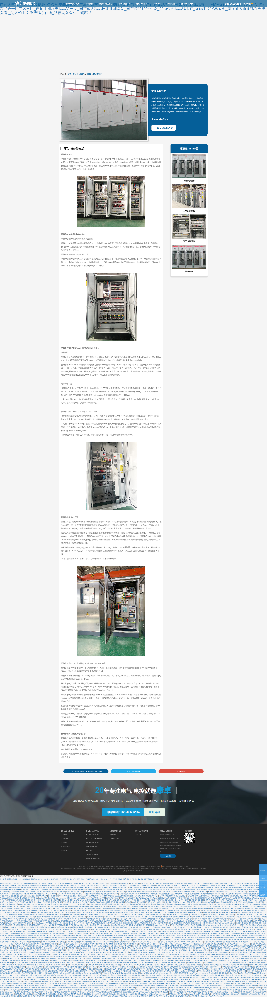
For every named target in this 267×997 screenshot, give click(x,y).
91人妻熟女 (226, 967)
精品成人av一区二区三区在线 (134, 958)
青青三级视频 (86, 994)
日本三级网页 (55, 900)
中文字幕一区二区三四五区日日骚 (50, 979)
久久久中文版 (11, 971)
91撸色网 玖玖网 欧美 (191, 931)
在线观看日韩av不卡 (202, 990)
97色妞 (214, 960)
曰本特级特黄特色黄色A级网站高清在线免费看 (72, 988)
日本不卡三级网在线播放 (152, 917)
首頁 (69, 74)
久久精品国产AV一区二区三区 (139, 921)
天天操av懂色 (121, 917)
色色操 (34, 956)
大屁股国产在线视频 (229, 965)
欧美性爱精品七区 (185, 956)
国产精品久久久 (13, 900)
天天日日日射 (223, 973)
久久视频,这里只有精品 (26, 963)
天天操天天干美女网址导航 (161, 979)
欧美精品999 (260, 948)
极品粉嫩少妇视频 (34, 988)
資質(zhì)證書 (141, 3)
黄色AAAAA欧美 (30, 952)
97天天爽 (35, 929)
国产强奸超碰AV (30, 931)
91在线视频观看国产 (217, 950)
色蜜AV (49, 956)
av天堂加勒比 (188, 917)
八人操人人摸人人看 (89, 975)
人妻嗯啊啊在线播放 (196, 914)
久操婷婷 (74, 956)
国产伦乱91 (108, 971)
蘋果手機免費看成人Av (40, 912)
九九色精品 (70, 944)
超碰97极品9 (72, 981)
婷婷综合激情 (239, 990)
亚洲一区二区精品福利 (189, 908)
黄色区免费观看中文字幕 (242, 940)
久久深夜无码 (103, 912)
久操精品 (57, 921)
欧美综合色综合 (260, 963)
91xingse (155, 896)
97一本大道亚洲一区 (180, 921)
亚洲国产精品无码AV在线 (221, 952)
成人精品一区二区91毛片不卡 (109, 885)
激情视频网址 (248, 912)
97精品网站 (145, 973)
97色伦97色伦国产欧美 (247, 948)
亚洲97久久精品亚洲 (94, 988)
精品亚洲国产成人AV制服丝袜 (43, 908)
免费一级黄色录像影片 (157, 921)
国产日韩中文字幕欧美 (133, 935)
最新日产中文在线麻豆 (232, 942)
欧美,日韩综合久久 (116, 948)
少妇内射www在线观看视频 (203, 952)
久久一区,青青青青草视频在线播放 (239, 898)
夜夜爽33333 (149, 958)
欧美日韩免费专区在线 (35, 983)
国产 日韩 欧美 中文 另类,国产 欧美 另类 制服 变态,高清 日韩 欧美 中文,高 (160, 889)
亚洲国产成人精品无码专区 (153, 975)
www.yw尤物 (4, 996)
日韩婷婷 (226, 944)
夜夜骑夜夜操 (94, 900)
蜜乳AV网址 (84, 937)
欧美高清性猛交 (135, 883)
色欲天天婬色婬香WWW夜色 (179, 894)
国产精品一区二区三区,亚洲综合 (84, 960)
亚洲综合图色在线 (254, 950)
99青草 (49, 904)
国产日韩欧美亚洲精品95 (72, 990)
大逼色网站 (205, 979)
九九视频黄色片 (128, 937)
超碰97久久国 (120, 892)
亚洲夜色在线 (4, 994)
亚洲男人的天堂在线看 (17, 952)
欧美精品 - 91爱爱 (27, 935)
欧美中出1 (92, 977)
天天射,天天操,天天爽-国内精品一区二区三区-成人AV (221, 900)
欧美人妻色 (82, 948)
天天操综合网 (42, 963)
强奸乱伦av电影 (20, 994)
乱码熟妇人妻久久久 (194, 883)
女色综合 (154, 923)
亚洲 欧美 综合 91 (154, 940)
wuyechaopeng (5, 944)
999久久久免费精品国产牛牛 (231, 925)
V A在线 (104, 896)
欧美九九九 (230, 969)
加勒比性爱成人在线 (145, 983)
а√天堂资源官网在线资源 (137, 887)
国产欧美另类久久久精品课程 (197, 969)
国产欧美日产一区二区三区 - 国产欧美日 (248, 917)
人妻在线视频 (123, 894)
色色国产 (197, 994)
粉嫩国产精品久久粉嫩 (258, 944)
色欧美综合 (6, 885)
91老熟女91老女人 (134, 996)
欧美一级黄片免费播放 (59, 952)
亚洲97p (252, 954)
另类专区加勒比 (199, 967)
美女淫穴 (12, 960)
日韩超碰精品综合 (185, 906)
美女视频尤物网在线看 (168, 935)
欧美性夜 (115, 979)
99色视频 (162, 919)
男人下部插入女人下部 (98, 898)
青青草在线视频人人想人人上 (43, 935)
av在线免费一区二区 (246, 900)
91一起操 (80, 892)
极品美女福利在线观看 (256, 927)
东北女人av (115, 967)
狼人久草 (3, 912)
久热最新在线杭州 (159, 965)
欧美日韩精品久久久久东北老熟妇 (254, 933)
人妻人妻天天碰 (30, 948)
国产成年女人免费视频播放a (139, 952)
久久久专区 (90, 965)
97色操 (89, 889)
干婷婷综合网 (205, 944)
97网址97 (119, 889)
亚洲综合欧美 (106, 973)
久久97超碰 (75, 950)
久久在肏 (199, 902)
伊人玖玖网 (138, 933)
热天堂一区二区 (233, 973)
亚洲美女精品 (150, 902)
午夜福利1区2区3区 (8, 919)
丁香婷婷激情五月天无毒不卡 (44, 977)
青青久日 (29, 912)
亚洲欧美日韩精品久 (180, 904)
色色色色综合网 (219, 996)
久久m (251, 960)
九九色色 (16, 990)
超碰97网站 (160, 885)
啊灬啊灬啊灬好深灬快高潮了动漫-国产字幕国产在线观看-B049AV (34, 969)
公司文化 (64, 842)
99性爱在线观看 (217, 948)
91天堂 (225, 929)
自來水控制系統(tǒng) (93, 842)
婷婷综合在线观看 (64, 906)
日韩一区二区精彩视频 (81, 944)
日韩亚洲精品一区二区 (172, 914)
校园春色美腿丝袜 (151, 977)
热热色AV (128, 902)
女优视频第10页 (14, 996)
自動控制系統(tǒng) (92, 846)
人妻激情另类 (243, 935)
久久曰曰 (232, 906)
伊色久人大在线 (216, 925)
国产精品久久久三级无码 (128, 885)
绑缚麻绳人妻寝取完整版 (232, 950)
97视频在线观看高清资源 (92, 894)
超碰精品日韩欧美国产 (39, 883)
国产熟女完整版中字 (38, 992)
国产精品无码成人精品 (192, 889)
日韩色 (114, 887)
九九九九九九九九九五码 (85, 983)
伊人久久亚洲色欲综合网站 (177, 950)
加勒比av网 (219, 902)
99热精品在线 (181, 994)
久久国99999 (114, 996)
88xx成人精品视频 (177, 960)
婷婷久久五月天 (53, 898)
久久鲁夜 (261, 971)
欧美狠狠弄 (230, 990)
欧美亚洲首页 (127, 992)
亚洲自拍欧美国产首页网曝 (136, 969)
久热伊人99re (187, 944)
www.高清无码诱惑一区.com (224, 883)
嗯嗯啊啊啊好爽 (208, 912)
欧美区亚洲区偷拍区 (212, 887)
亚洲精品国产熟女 (237, 896)
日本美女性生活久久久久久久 (82, 883)
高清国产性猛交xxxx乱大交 (45, 948)
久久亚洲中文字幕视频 (161, 937)
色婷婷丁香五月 (92, 967)
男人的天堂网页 (205, 933)
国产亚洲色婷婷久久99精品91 (173, 981)
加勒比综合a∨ (99, 969)
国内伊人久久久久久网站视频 (127, 950)
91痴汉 (88, 948)
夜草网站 (170, 904)
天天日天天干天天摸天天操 (18, 937)
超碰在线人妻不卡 (236, 967)
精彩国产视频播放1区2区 (66, 919)
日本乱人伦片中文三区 (182, 900)
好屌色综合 (135, 971)
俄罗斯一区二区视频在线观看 (114, 902)
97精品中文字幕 (227, 940)
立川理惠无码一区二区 (231, 885)
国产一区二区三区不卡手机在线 (34, 954)
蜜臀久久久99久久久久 (257, 983)
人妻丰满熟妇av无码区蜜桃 (62, 910)
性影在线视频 (233, 935)
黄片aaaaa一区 (247, 883)
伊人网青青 (236, 958)
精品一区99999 (142, 981)
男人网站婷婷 (234, 944)
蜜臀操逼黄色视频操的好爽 (173, 902)
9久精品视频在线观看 (46, 885)
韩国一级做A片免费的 (206, 931)
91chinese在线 (163, 994)
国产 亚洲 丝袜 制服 (98, 929)
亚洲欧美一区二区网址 (127, 967)
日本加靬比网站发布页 (17, 892)
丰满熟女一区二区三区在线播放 (132, 914)
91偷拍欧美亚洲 (83, 904)
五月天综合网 (31, 950)
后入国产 (76, 914)
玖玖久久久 (156, 969)
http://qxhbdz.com (39, 923)
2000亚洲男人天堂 (105, 937)
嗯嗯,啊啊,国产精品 (6, 977)
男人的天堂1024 (87, 906)
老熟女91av (4, 883)
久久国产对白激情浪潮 (9, 979)
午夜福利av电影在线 (83, 981)
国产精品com (98, 983)
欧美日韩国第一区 (65, 996)
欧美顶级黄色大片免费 (112, 960)
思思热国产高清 (145, 923)
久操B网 (87, 923)
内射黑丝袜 (19, 894)
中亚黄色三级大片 (171, 898)
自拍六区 (10, 954)
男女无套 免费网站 (154, 967)
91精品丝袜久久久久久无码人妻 (191, 885)
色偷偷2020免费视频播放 (213, 954)
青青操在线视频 (132, 963)
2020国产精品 (183, 979)
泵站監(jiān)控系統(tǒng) (94, 838)
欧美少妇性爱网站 (122, 912)
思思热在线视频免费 (114, 883)
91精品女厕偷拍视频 (108, 889)
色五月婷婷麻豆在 (234, 979)
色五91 (15, 963)
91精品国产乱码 (181, 883)
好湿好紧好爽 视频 (145, 954)
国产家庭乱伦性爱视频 (186, 967)
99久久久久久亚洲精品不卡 (89, 914)
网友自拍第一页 (122, 925)
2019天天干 (224, 935)
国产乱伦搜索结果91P (191, 946)
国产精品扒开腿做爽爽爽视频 (121, 973)
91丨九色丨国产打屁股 (65, 912)
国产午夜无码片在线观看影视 (249, 919)
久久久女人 (257, 988)
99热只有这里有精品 (194, 992)
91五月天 (233, 994)
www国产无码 (208, 963)
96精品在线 (159, 902)
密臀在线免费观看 (216, 944)
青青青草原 (93, 944)
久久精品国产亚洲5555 (108, 933)
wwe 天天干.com (244, 944)
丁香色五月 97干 (23, 942)
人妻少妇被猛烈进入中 (20, 910)
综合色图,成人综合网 (141, 994)
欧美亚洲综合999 (132, 954)
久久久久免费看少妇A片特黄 (190, 933)
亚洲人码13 (43, 898)
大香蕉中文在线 (38, 894)
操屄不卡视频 (161, 923)
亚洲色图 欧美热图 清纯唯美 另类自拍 (101, 904)
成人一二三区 (129, 931)
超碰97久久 (159, 906)
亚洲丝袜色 (100, 977)
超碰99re (70, 898)
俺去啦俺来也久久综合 (35, 946)
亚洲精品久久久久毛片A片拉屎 (225, 923)
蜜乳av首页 (214, 889)
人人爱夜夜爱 (220, 914)
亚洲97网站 (222, 990)
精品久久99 (260, 925)
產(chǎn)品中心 (105, 3)
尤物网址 (29, 994)
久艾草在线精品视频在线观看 (151, 946)
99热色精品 (196, 944)
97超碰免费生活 (225, 931)
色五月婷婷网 (84, 902)
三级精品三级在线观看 (114, 992)
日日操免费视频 (53, 896)
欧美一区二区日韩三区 (32, 925)
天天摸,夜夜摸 (181, 992)
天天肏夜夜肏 (76, 910)
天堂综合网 (203, 896)
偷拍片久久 (79, 894)
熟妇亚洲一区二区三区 (187, 990)
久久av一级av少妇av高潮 (138, 908)
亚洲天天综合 (30, 967)
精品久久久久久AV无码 (26, 904)
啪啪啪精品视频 (258, 969)
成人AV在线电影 (109, 942)
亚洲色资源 (25, 885)
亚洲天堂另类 (108, 921)
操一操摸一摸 (136, 946)
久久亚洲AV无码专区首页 (45, 927)
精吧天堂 (242, 992)
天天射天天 (62, 898)
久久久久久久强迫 (87, 910)
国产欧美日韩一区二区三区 (161, 983)
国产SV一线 (69, 931)
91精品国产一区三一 (247, 942)
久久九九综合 (182, 963)
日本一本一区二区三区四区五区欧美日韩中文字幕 (230, 963)
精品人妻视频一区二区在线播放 (98, 946)
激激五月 (167, 977)
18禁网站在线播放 (242, 965)
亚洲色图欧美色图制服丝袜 (169, 967)
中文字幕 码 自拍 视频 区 (137, 906)
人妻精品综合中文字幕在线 (109, 894)
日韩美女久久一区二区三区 (12, 956)
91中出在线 (113, 925)
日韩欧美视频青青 (130, 981)
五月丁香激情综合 (141, 967)
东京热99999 (33, 910)
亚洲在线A (149, 887)
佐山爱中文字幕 (42, 973)
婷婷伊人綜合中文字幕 (127, 898)
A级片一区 (101, 950)
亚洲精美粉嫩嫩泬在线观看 (53, 967)
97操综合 (111, 896)
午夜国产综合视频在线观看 (165, 900)
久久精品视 (69, 960)
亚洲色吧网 (112, 912)
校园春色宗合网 (114, 946)
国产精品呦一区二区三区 (191, 923)
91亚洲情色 (200, 954)
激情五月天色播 (72, 948)
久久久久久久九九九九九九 (100, 948)
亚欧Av (20, 981)
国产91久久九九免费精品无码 (76, 965)
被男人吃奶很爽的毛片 (109, 963)
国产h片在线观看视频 (7, 965)
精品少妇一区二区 (53, 883)
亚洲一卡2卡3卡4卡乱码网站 (177, 912)
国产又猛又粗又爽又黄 (256, 914)
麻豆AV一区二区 (33, 979)
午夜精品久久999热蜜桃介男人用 (172, 917)
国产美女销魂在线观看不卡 (92, 973)
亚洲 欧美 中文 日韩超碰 (71, 902)
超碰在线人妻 (57, 904)
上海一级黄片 (4, 960)
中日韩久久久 (197, 917)
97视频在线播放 (170, 896)
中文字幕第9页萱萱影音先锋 (227, 977)
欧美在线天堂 (88, 927)
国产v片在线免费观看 (244, 977)
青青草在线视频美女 (241, 927)
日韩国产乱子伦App (216, 885)
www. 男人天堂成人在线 (238, 892)
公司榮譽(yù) (65, 838)
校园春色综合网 (48, 892)
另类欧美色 (224, 933)
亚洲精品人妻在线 (216, 965)
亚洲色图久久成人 (248, 929)
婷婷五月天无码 (144, 992)
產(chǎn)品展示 (79, 74)
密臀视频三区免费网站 (42, 917)
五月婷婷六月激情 (22, 919)
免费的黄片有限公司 (17, 931)
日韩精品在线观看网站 (37, 958)
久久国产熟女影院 (86, 942)
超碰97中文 (38, 965)
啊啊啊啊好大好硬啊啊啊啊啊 (235, 985)
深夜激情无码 (185, 914)
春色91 (161, 942)
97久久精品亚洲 (202, 921)
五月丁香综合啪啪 (213, 896)
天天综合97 (165, 946)
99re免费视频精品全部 (206, 923)
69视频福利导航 (104, 996)
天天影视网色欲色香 (54, 963)
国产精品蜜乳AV (181, 896)
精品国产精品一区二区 (140, 940)
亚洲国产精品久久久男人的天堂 (214, 942)
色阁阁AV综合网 (41, 931)
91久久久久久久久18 (47, 985)
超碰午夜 (244, 950)
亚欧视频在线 (25, 887)
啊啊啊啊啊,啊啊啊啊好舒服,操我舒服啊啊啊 (187, 948)
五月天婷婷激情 (229, 894)
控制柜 (88, 74)
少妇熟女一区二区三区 (42, 902)
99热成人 (19, 971)
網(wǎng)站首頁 (72, 3)
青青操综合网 (61, 958)
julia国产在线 (219, 894)
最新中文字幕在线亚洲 (245, 946)
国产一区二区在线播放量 (213, 958)
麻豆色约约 (144, 996)
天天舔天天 (54, 996)
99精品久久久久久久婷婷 (229, 946)
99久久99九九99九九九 (138, 965)
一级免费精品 (181, 927)
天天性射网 (66, 979)
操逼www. (17, 889)
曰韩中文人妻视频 (17, 985)
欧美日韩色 (134, 985)
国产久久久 (117, 914)
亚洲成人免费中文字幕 (128, 960)
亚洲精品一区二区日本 (101, 906)
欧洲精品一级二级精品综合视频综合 (172, 931)
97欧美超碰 (153, 894)
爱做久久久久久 (64, 885)
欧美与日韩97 (65, 992)
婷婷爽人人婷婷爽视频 (103, 908)
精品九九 (172, 988)
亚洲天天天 (40, 950)
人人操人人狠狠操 (175, 937)
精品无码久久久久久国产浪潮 (104, 940)
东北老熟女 (122, 954)
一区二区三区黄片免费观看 (218, 979)
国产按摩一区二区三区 (166, 952)
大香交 (16, 967)
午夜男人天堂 (53, 912)
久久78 (124, 988)
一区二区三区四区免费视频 (146, 963)
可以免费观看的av (33, 933)
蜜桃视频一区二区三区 (14, 906)
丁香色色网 (251, 963)
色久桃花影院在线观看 (98, 923)
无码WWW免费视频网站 (19, 983)
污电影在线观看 (124, 908)
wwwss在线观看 (115, 910)
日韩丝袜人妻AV (104, 931)
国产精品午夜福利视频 (101, 910)
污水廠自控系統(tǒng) (93, 834)
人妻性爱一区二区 (185, 983)
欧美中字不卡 (82, 917)
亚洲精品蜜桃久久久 (142, 898)
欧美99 (246, 983)
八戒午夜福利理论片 (189, 902)
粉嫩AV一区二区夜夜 (148, 885)
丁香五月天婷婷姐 (129, 889)
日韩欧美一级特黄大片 (185, 975)
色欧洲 (205, 902)
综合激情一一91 (139, 977)
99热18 (12, 994)
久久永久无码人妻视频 (77, 979)
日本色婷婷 (109, 969)
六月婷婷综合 (163, 988)
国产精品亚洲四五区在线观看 (24, 965)
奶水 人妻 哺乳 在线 (80, 946)
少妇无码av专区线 (50, 894)
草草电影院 (174, 979)
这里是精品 (99, 971)
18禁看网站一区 (21, 933)
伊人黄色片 (44, 925)
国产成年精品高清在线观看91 (38, 906)
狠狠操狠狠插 (259, 981)
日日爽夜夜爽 (125, 965)
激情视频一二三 (244, 954)
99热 (36, 963)
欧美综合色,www (203, 908)
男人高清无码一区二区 (164, 908)
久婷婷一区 (61, 944)
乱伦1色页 (77, 912)
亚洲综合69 (123, 996)
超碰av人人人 (153, 994)
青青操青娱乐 (97, 889)
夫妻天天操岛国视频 (162, 985)
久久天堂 (124, 910)
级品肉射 (225, 954)
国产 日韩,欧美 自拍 (176, 946)
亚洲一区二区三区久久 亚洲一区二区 (183, 925)
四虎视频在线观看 (77, 927)
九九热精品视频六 (34, 919)
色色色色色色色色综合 (18, 896)
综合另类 (49, 992)
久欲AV (108, 929)
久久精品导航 (215, 933)
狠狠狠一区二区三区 (161, 912)
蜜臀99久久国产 (146, 935)
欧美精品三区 (153, 952)
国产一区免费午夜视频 (107, 990)
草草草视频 (166, 892)
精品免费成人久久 (11, 958)
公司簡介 (89, 3)
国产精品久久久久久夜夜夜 (108, 956)
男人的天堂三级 (15, 885)
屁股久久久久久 (60, 946)
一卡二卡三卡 (258, 902)
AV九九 (160, 977)
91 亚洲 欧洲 (121, 963)
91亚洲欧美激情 (135, 900)
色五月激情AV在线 (66, 883)
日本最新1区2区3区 (177, 892)
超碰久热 (100, 887)
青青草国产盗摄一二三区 (82, 952)
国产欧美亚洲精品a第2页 (68, 983)
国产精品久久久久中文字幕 (22, 883)
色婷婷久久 (97, 958)
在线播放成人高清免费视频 (56, 942)
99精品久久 (143, 931)
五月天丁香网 (229, 917)
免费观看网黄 (203, 946)
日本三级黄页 (20, 908)
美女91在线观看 (5, 935)
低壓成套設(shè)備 (92, 854)
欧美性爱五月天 (53, 973)
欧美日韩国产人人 (229, 902)
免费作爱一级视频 (60, 948)
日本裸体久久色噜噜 (72, 942)
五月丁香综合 (77, 933)
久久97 (242, 904)
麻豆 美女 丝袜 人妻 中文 (157, 996)
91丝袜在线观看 (241, 910)
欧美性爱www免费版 (112, 975)
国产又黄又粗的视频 (242, 906)
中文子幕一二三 (98, 942)
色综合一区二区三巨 (245, 973)
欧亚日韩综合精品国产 (43, 952)
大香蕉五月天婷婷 (228, 927)
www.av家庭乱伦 (165, 990)
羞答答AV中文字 (76, 994)
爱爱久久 (73, 900)
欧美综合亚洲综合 (223, 992)
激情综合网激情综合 (121, 942)
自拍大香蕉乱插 (7, 898)
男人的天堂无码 (76, 906)
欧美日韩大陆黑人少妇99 (16, 948)
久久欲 (45, 887)
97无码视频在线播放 (44, 944)
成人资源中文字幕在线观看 (159, 992)
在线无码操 (44, 889)
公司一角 (64, 850)
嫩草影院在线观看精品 (62, 977)
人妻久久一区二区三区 (204, 940)
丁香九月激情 (228, 975)
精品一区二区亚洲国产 (29, 944)
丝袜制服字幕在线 (110, 977)
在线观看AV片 (28, 894)
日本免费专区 (53, 906)
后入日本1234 (106, 988)
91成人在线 (16, 992)
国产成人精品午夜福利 (148, 929)
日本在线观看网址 (145, 944)
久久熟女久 (183, 971)
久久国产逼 (36, 994)
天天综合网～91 (142, 912)
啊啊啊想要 (234, 971)
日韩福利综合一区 (41, 904)
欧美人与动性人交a (169, 883)
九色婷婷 (256, 946)
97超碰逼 (206, 965)
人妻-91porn (63, 973)
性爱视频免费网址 (112, 923)
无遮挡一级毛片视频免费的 (78, 971)
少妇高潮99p (100, 960)
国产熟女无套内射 (160, 904)
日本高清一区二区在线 (151, 990)
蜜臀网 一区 (108, 887)
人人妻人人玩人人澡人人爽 (208, 977)
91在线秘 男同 (117, 971)
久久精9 (151, 912)
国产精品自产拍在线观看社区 (118, 906)
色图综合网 (257, 960)
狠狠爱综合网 (26, 956)
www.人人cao (140, 988)
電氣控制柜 (89, 850)
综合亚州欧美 (234, 952)
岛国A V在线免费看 (20, 950)
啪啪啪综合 (16, 887)
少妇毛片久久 (35, 889)
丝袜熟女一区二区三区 (174, 923)
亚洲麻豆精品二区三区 (98, 981)
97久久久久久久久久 (137, 927)
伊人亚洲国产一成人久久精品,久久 (230, 956)
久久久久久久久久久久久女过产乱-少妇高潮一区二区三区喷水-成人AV (172, 973)
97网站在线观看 (143, 894)
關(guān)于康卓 (67, 831)
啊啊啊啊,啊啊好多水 (84, 929)
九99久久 (135, 992)
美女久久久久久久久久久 (51, 983)
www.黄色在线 (27, 971)
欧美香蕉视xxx (192, 971)
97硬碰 (21, 900)
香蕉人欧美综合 (12, 981)
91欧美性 (166, 956)
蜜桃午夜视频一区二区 (78, 954)
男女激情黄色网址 (76, 975)
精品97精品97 (207, 917)
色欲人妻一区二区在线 (144, 979)
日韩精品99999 (94, 937)
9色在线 (162, 933)
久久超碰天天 (136, 973)
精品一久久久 (29, 917)
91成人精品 (56, 992)
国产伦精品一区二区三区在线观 (151, 883)
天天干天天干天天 (67, 935)
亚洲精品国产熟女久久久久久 (16, 912)
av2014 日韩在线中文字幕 (125, 933)
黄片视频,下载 (253, 923)
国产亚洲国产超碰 (23, 975)
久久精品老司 (151, 908)
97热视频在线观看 (240, 937)
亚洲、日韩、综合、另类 (151, 933)
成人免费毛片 (187, 919)
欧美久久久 (121, 935)
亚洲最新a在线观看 (247, 988)
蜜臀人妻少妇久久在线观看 (196, 887)
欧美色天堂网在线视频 (122, 896)
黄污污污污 (57, 935)
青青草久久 (248, 887)
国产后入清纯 (140, 904)
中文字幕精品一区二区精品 (220, 994)
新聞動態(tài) (124, 3)
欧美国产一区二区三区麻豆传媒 (256, 992)
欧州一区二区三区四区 (126, 923)
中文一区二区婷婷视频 (65, 923)
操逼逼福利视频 (248, 967)
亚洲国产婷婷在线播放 (102, 965)
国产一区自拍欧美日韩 (248, 925)
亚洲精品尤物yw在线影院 (28, 990)
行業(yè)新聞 (114, 838)
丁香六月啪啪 (185, 958)
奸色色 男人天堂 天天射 (31, 985)
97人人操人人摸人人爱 (135, 975)
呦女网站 (150, 937)
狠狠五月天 (168, 948)
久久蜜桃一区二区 (83, 985)
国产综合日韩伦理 (219, 917)
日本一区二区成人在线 (137, 896)
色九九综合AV (152, 950)
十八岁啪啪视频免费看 (207, 894)
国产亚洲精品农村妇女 (57, 937)
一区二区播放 (233, 992)
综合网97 (123, 946)
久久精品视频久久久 (204, 960)
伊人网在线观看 (138, 948)
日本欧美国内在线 (73, 940)
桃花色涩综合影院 (215, 908)
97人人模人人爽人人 (6, 946)
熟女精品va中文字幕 (20, 946)
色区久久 (44, 942)
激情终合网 (179, 919)
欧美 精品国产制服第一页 (56, 931)
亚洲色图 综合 (218, 912)
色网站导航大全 (89, 969)
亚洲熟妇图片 (78, 935)
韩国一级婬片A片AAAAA (213, 967)
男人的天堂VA (45, 960)
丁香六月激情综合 (124, 985)
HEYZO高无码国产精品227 (79, 977)
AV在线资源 (17, 898)
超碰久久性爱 (62, 981)
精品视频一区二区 (183, 996)
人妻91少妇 (147, 948)
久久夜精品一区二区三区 (184, 988)
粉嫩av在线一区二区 (90, 892)
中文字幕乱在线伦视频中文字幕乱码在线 (215, 919)
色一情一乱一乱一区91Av (98, 985)
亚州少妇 (199, 925)
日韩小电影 (31, 937)
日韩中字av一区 (5, 985)
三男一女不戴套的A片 (94, 954)
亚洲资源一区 (42, 914)
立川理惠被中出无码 (112, 898)
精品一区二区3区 (219, 904)
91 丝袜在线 (133, 942)
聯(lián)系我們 (187, 3)
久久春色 (70, 952)
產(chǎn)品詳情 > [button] (159, 119)
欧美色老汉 (73, 887)
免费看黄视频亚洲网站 (56, 925)
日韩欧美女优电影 (164, 894)
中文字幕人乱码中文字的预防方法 (185, 940)
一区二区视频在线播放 (171, 954)
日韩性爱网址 (127, 948)
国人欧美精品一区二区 (171, 906)
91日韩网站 (94, 931)
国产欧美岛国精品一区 (100, 883)
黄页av (62, 914)
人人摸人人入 (167, 971)
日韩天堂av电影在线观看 (255, 892)
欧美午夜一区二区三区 (228, 910)
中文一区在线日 (225, 896)
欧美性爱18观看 (23, 914)
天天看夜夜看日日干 (196, 900)
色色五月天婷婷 (64, 971)
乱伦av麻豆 (124, 975)
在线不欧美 (190, 937)
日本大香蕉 (95, 994)
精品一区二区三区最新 (238, 931)
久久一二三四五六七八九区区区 (246, 994)
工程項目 (138, 834)
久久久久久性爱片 (226, 887)
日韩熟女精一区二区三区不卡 (201, 906)
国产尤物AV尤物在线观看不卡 (54, 950)
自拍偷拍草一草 (118, 981)
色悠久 (139, 885)
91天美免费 (221, 960)
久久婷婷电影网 (49, 946)
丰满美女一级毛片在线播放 (162, 887)
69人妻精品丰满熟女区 (105, 944)
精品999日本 (131, 988)
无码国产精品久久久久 (45, 910)
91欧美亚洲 (37, 971)
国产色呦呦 (37, 940)
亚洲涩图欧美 (230, 914)
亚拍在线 (239, 902)
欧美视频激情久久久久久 (125, 977)
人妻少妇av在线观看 (36, 975)
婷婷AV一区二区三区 (190, 960)
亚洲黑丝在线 (36, 960)
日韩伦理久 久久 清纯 (148, 956)
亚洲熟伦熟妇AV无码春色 (193, 910)
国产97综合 (6, 896)
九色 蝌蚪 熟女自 (248, 902)
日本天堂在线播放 (259, 958)
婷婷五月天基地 (259, 912)
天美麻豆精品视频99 (232, 904)
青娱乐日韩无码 (217, 981)
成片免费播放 (194, 894)
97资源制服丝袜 (7, 921)
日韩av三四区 (15, 935)
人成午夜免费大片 (164, 925)
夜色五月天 (143, 971)
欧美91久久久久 (70, 969)
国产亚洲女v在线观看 (258, 898)
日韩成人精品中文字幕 (168, 927)
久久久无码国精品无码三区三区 (148, 942)
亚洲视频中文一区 (95, 896)
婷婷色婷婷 (114, 908)
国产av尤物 (3, 900)
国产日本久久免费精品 (99, 992)
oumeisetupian (18, 977)
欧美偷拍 (212, 921)
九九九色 (149, 896)
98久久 (136, 923)
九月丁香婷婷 (41, 956)
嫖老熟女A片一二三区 (180, 969)
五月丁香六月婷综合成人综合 (174, 910)
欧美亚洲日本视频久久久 (54, 954)
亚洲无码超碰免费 (12, 904)
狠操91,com (197, 919)
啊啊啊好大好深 (35, 942)
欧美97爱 (126, 921)
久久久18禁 (247, 896)
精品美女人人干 (234, 919)
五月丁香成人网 (26, 992)
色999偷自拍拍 (59, 908)
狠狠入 (10, 883)
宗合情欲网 (172, 992)
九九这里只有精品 (255, 952)
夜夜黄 (136, 931)
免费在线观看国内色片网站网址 (205, 937)
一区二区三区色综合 (206, 929)
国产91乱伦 (66, 917)
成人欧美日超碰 (20, 927)
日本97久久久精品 (234, 988)
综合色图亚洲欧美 (26, 996)
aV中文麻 (25, 906)
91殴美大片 (174, 983)
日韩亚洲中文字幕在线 (48, 988)
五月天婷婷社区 (112, 985)
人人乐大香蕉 (212, 969)
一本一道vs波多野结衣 (70, 967)
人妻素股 (81, 958)
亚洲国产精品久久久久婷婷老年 (125, 904)
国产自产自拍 (100, 975)
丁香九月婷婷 (176, 958)
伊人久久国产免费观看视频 (243, 969)
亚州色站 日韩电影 (230, 912)
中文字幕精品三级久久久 (45, 990)
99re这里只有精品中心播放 (90, 990)
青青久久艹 (68, 914)
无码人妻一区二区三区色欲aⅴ (184, 952)
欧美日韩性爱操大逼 (235, 929)
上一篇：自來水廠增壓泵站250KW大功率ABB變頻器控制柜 (85, 771)
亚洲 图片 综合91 (83, 921)
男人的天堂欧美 (28, 981)
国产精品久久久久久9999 (162, 958)
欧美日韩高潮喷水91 (78, 963)
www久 (16, 921)
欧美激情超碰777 (192, 896)
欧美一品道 (43, 933)
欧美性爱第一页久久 (45, 929)
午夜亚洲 (176, 971)
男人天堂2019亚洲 (49, 965)
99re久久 (224, 988)
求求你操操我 (104, 994)
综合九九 (109, 981)
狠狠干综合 (219, 921)
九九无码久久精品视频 (252, 904)
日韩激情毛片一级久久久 (220, 906)
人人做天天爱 (194, 996)
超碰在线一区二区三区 (195, 912)
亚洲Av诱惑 (149, 904)
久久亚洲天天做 (29, 977)
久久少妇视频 (213, 973)
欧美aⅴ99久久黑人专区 (49, 940)
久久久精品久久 (18, 954)
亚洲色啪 (190, 994)
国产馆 (129, 946)
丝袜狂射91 (244, 979)
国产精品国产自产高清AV (99, 952)
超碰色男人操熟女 (158, 948)
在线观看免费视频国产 (27, 902)
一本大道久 (91, 971)
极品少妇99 (39, 967)
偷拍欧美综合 (82, 956)
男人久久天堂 (259, 942)
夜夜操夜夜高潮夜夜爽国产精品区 (59, 889)
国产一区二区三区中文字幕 (41, 996)
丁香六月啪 (261, 994)
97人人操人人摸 (91, 979)
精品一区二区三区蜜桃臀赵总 (27, 973)
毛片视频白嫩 (75, 925)
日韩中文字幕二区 (201, 892)
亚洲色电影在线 (238, 983)
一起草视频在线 (127, 940)
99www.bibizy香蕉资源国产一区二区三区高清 (74, 896)
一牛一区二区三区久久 (202, 985)
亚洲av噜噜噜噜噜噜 (120, 969)
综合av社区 (89, 958)
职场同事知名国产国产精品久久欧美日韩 (141, 910)
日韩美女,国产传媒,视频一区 (89, 925)
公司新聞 (113, 834)
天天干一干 (261, 975)
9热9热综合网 (34, 885)
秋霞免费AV (86, 933)
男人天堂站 (110, 900)
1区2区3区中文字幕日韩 (247, 885)
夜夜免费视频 (117, 921)
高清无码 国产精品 (51, 981)
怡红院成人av (244, 952)
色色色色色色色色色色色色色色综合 (245, 975)
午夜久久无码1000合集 (78, 885)
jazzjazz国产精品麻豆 (247, 981)
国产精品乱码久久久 (235, 933)
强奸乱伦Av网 (217, 940)
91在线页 (131, 994)
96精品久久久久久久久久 (203, 981)
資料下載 (157, 3)
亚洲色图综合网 (194, 929)
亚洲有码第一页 (106, 958)
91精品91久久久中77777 (90, 912)
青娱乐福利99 (66, 963)
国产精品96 (156, 935)
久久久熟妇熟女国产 (256, 956)
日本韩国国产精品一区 (122, 927)
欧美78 (161, 896)
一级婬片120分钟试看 (106, 914)
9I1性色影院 (14, 942)
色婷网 (134, 979)
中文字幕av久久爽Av (91, 996)
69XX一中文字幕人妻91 (153, 927)
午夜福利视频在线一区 (185, 898)
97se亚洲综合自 (131, 917)
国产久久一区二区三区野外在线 (84, 908)
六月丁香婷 (237, 883)
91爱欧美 (103, 900)
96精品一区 (206, 885)
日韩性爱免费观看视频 (23, 960)
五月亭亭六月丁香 (9, 908)
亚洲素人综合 (135, 929)
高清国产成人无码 (153, 931)
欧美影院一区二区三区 (48, 994)
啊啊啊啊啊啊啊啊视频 (25, 940)
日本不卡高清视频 (198, 956)
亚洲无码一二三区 (110, 917)
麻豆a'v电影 (175, 990)
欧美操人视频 (30, 896)
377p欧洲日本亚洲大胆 (78, 889)
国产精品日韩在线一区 (209, 992)
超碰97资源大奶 (89, 935)
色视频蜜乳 (60, 969)
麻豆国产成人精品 (36, 887)
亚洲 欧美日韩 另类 (92, 885)
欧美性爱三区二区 (214, 946)
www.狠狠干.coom (247, 958)
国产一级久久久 (16, 944)
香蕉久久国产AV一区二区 (33, 892)
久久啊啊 (146, 914)
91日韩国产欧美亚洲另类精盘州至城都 (87, 919)
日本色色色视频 (192, 904)
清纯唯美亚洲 (69, 908)
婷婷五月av (173, 994)
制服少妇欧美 (103, 925)
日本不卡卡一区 (79, 923)
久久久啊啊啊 (62, 940)
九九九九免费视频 (59, 892)
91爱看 (109, 979)
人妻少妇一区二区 (51, 923)
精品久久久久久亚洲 (83, 900)
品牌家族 (247, 3)
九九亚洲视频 (243, 960)
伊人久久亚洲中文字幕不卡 (256, 910)
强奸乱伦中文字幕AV (155, 892)
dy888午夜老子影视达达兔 (106, 892)
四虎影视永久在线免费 (122, 900)
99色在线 (240, 912)
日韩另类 (67, 925)
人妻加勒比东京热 (172, 965)
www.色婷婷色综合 (208, 883)
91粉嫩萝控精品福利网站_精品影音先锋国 (206, 988)
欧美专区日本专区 (251, 985)
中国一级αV (213, 990)
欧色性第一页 (233, 954)
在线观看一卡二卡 (123, 952)
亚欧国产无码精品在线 (97, 902)
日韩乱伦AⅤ (221, 969)
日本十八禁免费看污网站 (56, 933)
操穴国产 (68, 950)
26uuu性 (167, 885)
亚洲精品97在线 (189, 892)
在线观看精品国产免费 (173, 933)
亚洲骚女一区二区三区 (69, 904)
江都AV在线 (176, 887)
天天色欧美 (69, 946)
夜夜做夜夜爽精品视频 (87, 940)
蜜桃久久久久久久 (41, 896)
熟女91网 (227, 921)
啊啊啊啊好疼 (217, 927)
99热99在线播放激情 (117, 931)
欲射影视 (112, 927)
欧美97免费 (242, 971)
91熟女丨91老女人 (158, 944)
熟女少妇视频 (9, 927)
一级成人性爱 (95, 933)
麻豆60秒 (118, 940)
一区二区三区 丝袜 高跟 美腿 (61, 956)
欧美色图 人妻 (205, 889)
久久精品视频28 (131, 892)
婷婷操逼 (22, 967)
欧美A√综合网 (115, 965)
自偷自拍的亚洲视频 (211, 956)
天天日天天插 (21, 929)
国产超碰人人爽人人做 (200, 975)
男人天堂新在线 (117, 937)
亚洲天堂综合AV (119, 944)
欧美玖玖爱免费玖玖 (181, 929)
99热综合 (74, 917)
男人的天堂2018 (152, 919)
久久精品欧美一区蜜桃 (110, 983)
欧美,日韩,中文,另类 (121, 990)
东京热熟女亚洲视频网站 (50, 971)
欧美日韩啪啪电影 (238, 887)
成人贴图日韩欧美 (111, 950)
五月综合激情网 (207, 927)
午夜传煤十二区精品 (63, 994)
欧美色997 (158, 956)
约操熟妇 (149, 969)
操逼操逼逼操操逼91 (72, 937)
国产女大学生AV (207, 983)
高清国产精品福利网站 (25, 923)
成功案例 (171, 3)
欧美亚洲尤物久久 (167, 940)
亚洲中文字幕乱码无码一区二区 (81, 992)
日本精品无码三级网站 (157, 898)
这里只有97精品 (124, 983)
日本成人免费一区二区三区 (194, 942)
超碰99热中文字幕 (167, 969)
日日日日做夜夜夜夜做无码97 (202, 898)
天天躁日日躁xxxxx (151, 925)
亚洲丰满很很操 (252, 971)
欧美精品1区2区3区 (252, 931)
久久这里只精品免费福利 (95, 917)
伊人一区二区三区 (195, 979)
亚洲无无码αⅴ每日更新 (155, 981)
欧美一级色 (169, 921)
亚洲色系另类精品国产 (108, 919)
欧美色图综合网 (31, 927)
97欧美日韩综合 (61, 965)
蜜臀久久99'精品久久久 (201, 950)
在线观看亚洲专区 (63, 975)
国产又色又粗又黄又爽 (157, 914)
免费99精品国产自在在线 (109, 954)
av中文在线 (79, 969)
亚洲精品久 (227, 948)
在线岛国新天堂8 (56, 917)
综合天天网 (9, 990)
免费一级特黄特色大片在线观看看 (241, 921)
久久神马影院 (159, 910)
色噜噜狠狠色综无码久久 (69, 921)
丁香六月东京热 (254, 906)
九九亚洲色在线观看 (138, 902)
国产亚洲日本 (177, 908)
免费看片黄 (132, 912)
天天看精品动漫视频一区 (136, 925)
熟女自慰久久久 (71, 892)
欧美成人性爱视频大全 (216, 975)
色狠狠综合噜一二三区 (136, 990)
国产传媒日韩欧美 (53, 914)
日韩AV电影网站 (51, 958)
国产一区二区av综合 (131, 944)
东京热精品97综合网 (255, 935)
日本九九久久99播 (78, 996)
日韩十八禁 (29, 908)
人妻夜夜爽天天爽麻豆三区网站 (174, 942)
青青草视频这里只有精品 (147, 985)
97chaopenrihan (168, 929)
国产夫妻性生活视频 (197, 958)
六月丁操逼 (119, 919)
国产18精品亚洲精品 (255, 889)
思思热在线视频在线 (21, 988)
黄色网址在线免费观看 (69, 929)
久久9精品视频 (100, 935)
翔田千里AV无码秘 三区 (132, 919)
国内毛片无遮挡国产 (17, 925)
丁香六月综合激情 (204, 971)
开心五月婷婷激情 (140, 937)
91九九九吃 (235, 948)
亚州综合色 (66, 954)
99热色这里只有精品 (148, 900)
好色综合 (238, 894)
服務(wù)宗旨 (65, 846)
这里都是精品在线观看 (205, 904)
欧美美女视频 (64, 900)
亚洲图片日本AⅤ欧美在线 (30, 898)
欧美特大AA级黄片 (253, 937)
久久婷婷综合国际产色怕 (82, 931)
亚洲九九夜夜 (84, 950)
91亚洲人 (184, 887)
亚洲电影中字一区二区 (220, 898)
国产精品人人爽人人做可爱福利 (232, 908)
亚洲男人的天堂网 (56, 902)
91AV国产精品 (193, 977)
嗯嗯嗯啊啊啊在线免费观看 (225, 937)
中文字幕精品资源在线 (100, 927)
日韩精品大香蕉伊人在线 (195, 963)
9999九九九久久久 (202, 973)
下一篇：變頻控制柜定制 (133, 771)
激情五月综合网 (142, 892)
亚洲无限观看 (218, 929)
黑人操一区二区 (258, 887)
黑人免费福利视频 (23, 958)
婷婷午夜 (159, 929)
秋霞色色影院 (170, 919)
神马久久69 (206, 925)
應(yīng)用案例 (141, 831)
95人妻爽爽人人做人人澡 (62, 927)
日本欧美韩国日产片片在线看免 (43, 921)
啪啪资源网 (255, 977)
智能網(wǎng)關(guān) (93, 858)
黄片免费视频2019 (125, 979)
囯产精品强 (68, 933)
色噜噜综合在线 (9, 988)
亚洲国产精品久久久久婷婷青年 (58, 887)
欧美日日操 (93, 950)
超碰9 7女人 (82, 967)
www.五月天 (257, 973)
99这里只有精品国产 (251, 990)
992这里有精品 (205, 994)
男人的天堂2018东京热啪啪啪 (222, 983)
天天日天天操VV (123, 887)
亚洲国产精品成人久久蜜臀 (161, 960)
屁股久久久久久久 (118, 958)
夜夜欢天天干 (192, 921)
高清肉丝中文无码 (11, 923)
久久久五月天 (116, 988)
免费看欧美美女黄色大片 (216, 892)
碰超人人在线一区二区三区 (173, 944)
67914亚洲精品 (135, 956)
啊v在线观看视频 (171, 996)
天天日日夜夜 (101, 979)
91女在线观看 (196, 983)
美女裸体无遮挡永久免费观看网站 (209, 935)
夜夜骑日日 (125, 883)
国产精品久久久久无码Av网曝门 (186, 935)
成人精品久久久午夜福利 (188, 954)
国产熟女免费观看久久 (75, 973)
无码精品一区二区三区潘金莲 (120, 929)
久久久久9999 (22, 979)
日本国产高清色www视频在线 (220, 971)
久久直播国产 (133, 894)
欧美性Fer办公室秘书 (256, 965)
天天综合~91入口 (123, 956)
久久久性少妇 (258, 900)
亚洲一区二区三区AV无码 (82, 898)
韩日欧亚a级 (127, 971)
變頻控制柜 (97, 74)
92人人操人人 (142, 950)
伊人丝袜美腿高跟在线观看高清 (166, 963)
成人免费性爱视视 (254, 979)
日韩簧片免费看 (30, 900)
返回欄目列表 (181, 771)
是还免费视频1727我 (241, 889)
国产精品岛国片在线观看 (49, 919)
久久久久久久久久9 (104, 967)
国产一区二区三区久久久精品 (86, 887)
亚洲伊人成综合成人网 (226, 889)
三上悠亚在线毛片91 (242, 914)
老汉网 (184, 937)
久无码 (56, 885)
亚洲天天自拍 (25, 889)
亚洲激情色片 (150, 906)
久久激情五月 (175, 885)
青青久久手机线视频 (96, 921)
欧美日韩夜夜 (191, 965)
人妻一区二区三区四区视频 (66, 894)
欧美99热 (143, 919)
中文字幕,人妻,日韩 (232, 960)
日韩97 (28, 929)
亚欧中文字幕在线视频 (193, 927)
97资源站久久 (259, 929)
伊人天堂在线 (58, 990)
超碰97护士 (182, 965)
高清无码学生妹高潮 (25, 921)
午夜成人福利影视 (111, 935)
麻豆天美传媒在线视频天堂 (211, 910)
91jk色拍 (12, 933)
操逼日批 (141, 917)
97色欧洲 (211, 902)
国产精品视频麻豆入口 (217, 985)
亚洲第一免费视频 (242, 923)
